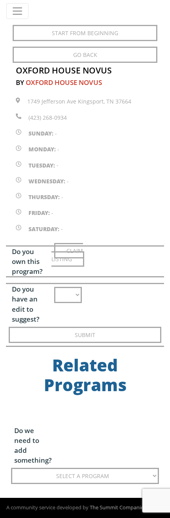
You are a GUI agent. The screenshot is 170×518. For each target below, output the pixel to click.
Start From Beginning (85, 33)
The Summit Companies (118, 507)
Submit (85, 335)
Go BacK (85, 54)
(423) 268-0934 (47, 117)
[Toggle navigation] (17, 11)
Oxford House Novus (64, 82)
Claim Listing (67, 255)
